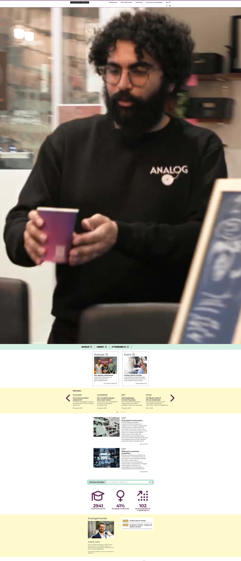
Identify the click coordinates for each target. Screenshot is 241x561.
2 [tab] (119, 412)
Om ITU (168, 2)
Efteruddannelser (126, 2)
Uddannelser (113, 2)
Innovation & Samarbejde (154, 2)
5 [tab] (124, 412)
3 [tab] (120, 412)
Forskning (139, 2)
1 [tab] (117, 412)
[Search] (150, 482)
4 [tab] (122, 412)
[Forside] (79, 2)
